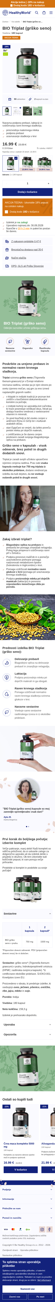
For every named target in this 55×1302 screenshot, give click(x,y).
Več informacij (9, 1280)
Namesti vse (27, 1289)
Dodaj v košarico (27, 195)
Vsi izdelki (16, 22)
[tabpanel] (27, 997)
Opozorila (10, 1067)
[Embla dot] (26, 854)
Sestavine (10, 947)
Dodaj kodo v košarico (29, 5)
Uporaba (9, 1058)
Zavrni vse (14, 1296)
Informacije (8, 1232)
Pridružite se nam (11, 1241)
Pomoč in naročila (11, 1251)
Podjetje (6, 1222)
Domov (5, 22)
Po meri (40, 1296)
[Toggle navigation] (51, 12)
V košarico (21, 1203)
